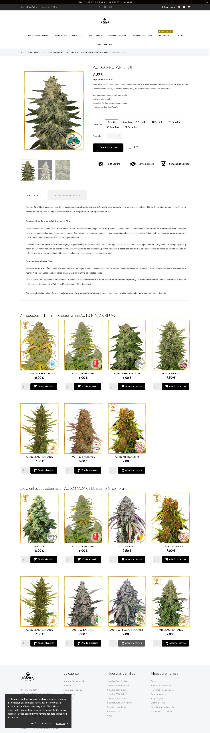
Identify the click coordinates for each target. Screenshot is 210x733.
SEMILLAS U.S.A (95, 35)
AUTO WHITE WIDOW (127, 373)
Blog (180, 35)
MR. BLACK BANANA (171, 629)
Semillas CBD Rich (116, 694)
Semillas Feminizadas (37, 35)
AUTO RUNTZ (127, 546)
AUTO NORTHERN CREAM (39, 373)
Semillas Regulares (142, 35)
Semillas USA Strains (117, 698)
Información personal (73, 681)
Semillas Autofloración (118, 685)
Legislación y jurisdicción (162, 707)
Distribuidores (158, 702)
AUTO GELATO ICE (83, 629)
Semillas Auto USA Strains (119, 702)
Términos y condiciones (162, 689)
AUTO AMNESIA (170, 373)
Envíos (154, 681)
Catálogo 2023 (114, 711)
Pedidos (67, 685)
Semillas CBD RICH (117, 35)
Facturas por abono (72, 689)
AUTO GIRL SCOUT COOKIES (126, 629)
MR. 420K (39, 546)
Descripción (33, 195)
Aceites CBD (165, 34)
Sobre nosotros (158, 694)
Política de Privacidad (161, 685)
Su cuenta (71, 673)
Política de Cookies (42, 723)
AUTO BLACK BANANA (39, 456)
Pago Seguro (157, 698)
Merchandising (105, 44)
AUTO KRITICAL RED (127, 456)
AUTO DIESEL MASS (83, 373)
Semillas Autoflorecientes (68, 35)
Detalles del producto (67, 195)
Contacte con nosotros (162, 711)
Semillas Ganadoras (116, 707)
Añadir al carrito (108, 147)
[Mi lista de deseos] (184, 7)
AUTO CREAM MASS (83, 456)
